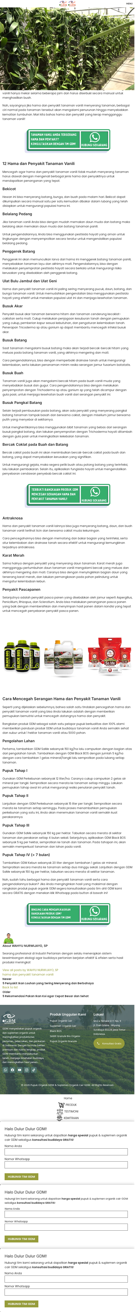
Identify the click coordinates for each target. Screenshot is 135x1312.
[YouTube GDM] (20, 1070)
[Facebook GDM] (12, 1070)
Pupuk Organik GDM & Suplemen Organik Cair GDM (60, 1085)
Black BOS (56, 1031)
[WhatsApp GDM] (5, 1070)
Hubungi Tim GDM (21, 1177)
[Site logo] (63, 3)
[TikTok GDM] (34, 1070)
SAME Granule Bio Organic (65, 1036)
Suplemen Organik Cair (63, 1025)
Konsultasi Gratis (111, 1043)
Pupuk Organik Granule (63, 1041)
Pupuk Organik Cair (61, 1020)
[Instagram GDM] (27, 1070)
